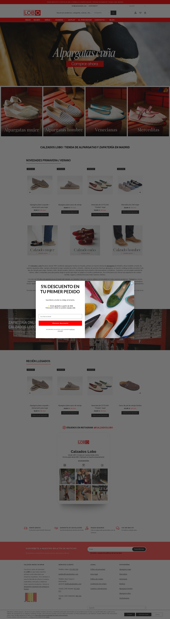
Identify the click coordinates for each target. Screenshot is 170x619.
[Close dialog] (131, 283)
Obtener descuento (60, 323)
